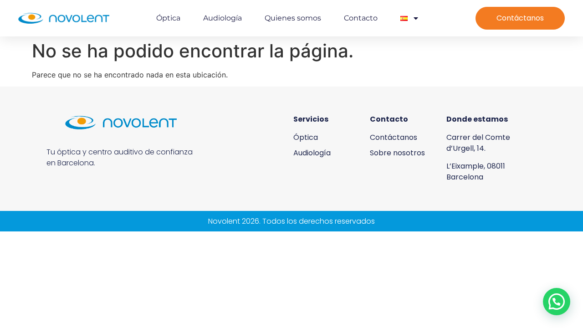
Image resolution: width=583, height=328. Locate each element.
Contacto (361, 18)
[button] (556, 301)
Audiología (222, 18)
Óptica (168, 18)
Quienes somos (293, 18)
